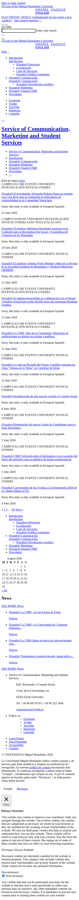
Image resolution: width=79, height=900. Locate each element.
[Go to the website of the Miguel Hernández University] (27, 6)
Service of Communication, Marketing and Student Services (35, 136)
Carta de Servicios (26, 71)
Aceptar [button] (7, 788)
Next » (19, 509)
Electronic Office (16, 17)
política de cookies (40, 767)
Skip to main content (13, 3)
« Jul (4, 590)
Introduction (16, 57)
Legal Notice (16, 738)
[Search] (2, 35)
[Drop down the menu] (6, 24)
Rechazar (22, 788)
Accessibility (16, 745)
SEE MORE (12, 606)
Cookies (13, 748)
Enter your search (46, 30)
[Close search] (2, 38)
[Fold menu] (7, 52)
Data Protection (18, 741)
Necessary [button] (7, 849)
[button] (16, 61)
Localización (23, 67)
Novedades (15, 94)
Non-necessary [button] (10, 872)
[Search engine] (40, 21)
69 (13, 509)
